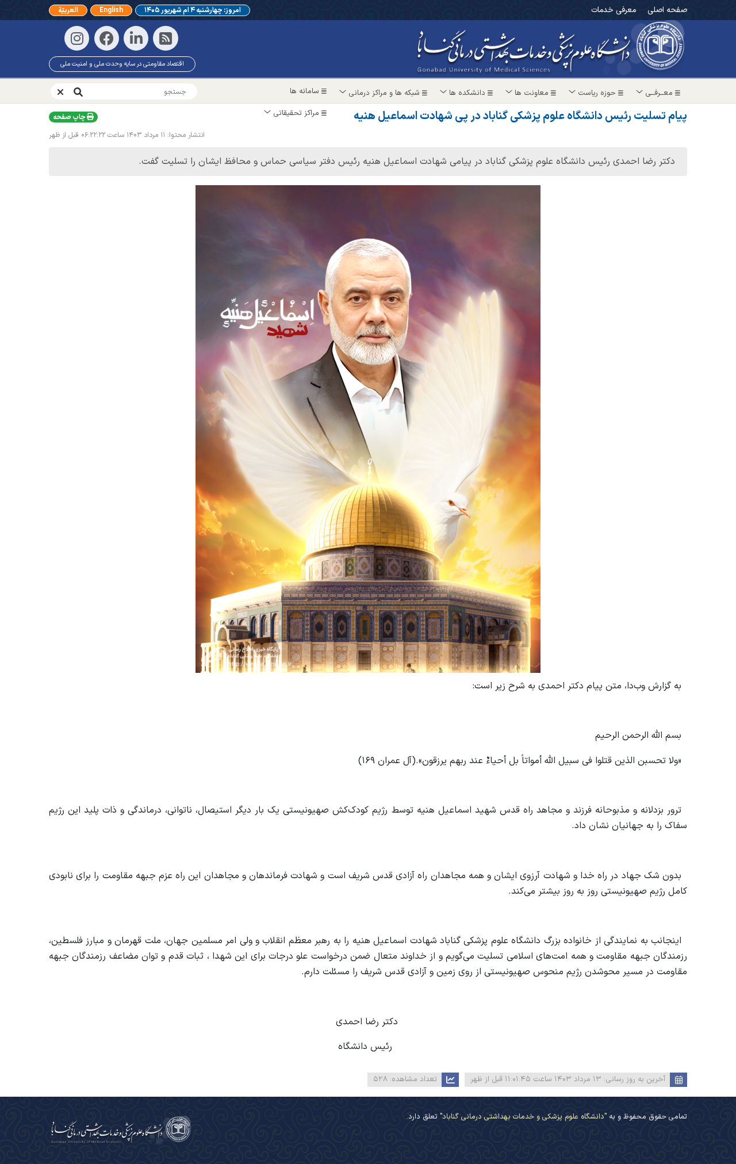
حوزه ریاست (597, 93)
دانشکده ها (467, 93)
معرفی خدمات (613, 10)
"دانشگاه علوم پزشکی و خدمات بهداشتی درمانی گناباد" (522, 1116)
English (111, 10)
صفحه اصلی (667, 10)
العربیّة (68, 10)
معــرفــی (659, 93)
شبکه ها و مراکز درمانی (384, 93)
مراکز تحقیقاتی (296, 113)
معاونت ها (531, 93)
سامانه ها (305, 91)
